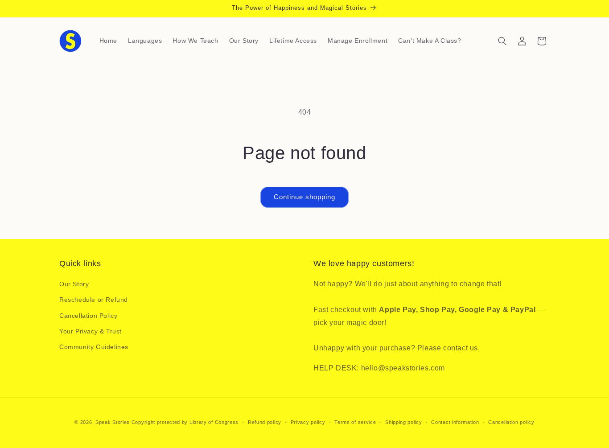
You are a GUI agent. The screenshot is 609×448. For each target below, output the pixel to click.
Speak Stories (112, 422)
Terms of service (355, 422)
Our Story (74, 284)
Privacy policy (308, 422)
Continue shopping (304, 197)
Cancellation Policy (88, 315)
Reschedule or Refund (93, 299)
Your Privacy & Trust (90, 331)
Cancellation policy (511, 422)
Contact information (455, 422)
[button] (502, 41)
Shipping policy (403, 422)
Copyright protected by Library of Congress (185, 422)
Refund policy (264, 422)
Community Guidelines (93, 346)
